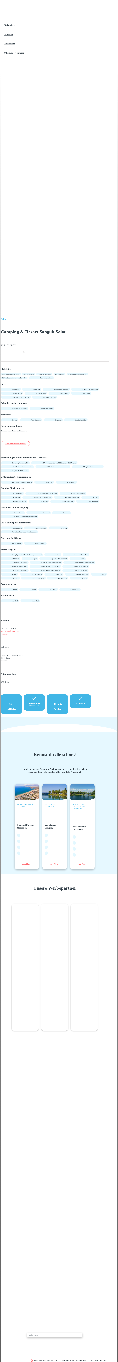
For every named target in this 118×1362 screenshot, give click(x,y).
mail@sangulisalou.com (10, 631)
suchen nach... (33, 1335)
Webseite (4, 634)
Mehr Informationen (15, 443)
